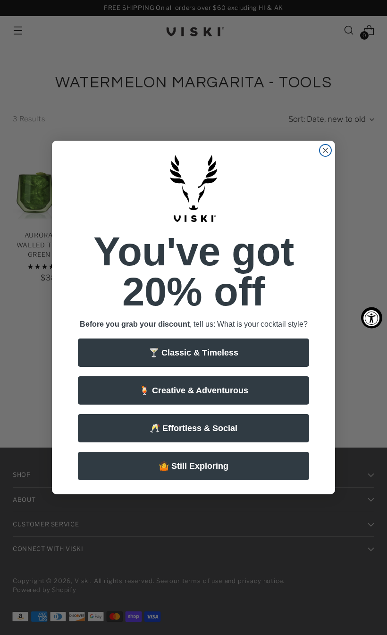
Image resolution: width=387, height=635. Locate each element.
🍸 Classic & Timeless (193, 352)
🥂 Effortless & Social (193, 428)
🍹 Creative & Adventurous (193, 390)
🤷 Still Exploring (193, 466)
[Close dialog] (325, 150)
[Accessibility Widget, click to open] (371, 317)
